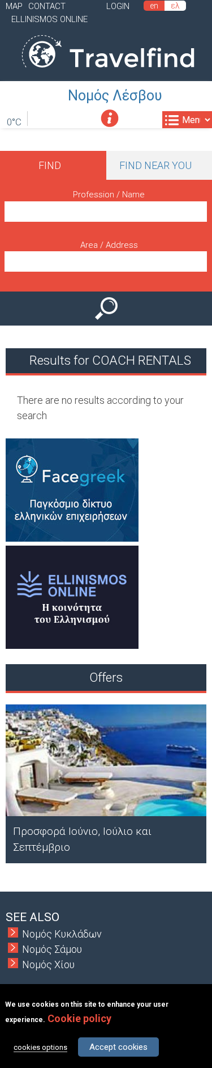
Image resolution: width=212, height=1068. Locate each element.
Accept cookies (118, 1047)
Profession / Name (109, 194)
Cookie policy (79, 1018)
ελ (175, 5)
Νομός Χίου (48, 964)
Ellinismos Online (49, 19)
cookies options (40, 1047)
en (154, 5)
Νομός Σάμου (52, 949)
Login (117, 6)
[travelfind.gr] (108, 73)
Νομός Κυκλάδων (62, 934)
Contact (47, 6)
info (110, 118)
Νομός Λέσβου (115, 95)
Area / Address (109, 245)
